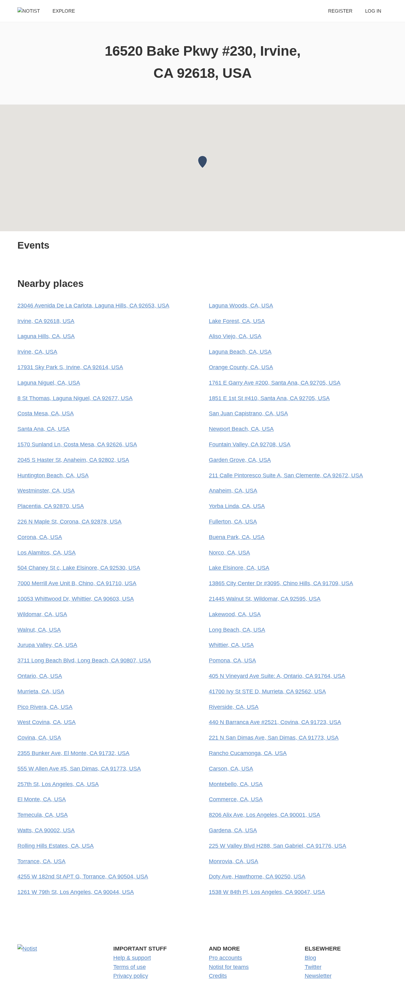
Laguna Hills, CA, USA (46, 336)
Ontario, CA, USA (39, 676)
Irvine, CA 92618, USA (45, 321)
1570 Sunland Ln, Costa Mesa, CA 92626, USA (77, 444)
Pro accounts (225, 958)
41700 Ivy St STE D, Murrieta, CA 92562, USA (267, 691)
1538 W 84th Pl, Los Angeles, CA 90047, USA (267, 892)
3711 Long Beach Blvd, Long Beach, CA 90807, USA (84, 660)
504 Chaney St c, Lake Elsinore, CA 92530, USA (78, 568)
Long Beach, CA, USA (237, 630)
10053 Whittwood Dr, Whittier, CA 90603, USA (75, 599)
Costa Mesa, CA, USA (45, 413)
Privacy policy (130, 976)
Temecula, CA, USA (42, 815)
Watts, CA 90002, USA (46, 830)
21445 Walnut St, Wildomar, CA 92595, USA (265, 599)
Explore (64, 11)
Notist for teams (229, 967)
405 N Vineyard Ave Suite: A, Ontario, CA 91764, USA (277, 676)
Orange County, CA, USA (241, 367)
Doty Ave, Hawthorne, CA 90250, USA (257, 876)
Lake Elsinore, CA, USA (239, 568)
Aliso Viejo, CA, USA (235, 336)
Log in (373, 11)
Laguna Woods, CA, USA (241, 305)
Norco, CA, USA (229, 552)
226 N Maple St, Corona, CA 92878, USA (69, 521)
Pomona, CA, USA (232, 660)
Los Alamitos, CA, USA (46, 552)
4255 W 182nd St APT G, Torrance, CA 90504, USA (82, 876)
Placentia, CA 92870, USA (50, 506)
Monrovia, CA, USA (233, 861)
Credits (218, 976)
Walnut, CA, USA (39, 630)
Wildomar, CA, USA (42, 614)
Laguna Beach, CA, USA (240, 352)
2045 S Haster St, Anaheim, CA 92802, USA (73, 460)
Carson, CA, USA (231, 768)
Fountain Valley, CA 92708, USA (249, 444)
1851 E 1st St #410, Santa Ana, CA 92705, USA (269, 398)
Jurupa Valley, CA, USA (47, 645)
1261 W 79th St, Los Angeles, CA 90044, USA (75, 892)
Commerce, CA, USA (236, 799)
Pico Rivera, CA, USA (44, 707)
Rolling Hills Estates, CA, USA (55, 846)
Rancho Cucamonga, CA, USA (248, 753)
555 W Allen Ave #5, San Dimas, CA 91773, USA (79, 768)
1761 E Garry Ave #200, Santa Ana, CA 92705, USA (274, 383)
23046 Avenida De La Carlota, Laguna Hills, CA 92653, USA (93, 305)
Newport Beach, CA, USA (241, 429)
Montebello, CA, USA (236, 784)
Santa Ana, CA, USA (43, 429)
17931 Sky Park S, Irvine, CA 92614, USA (70, 367)
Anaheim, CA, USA (233, 490)
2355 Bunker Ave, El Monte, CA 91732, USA (73, 753)
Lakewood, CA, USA (235, 614)
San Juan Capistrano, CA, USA (248, 413)
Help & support (132, 958)
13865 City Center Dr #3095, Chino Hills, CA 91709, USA (281, 583)
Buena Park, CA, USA (237, 537)
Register (340, 11)
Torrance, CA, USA (41, 861)
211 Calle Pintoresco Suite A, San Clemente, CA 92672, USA (286, 475)
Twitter (313, 967)
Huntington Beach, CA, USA (53, 475)
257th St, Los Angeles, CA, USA (58, 784)
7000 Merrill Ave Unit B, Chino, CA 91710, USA (76, 583)
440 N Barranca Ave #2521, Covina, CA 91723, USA (275, 722)
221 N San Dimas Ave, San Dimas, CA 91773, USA (274, 737)
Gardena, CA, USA (233, 830)
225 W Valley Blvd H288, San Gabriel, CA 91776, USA (277, 846)
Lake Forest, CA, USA (237, 321)
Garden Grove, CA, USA (240, 460)
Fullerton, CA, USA (233, 521)
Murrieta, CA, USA (40, 691)
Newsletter (318, 976)
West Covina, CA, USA (46, 722)
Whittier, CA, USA (231, 645)
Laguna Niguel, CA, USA (48, 383)
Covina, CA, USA (39, 737)
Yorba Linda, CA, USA (237, 506)
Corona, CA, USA (39, 537)
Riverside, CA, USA (234, 707)
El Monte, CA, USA (41, 799)
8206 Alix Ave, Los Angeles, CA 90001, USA (264, 815)
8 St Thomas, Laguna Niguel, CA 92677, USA (75, 398)
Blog (310, 958)
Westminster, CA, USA (46, 490)
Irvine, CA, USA (37, 352)
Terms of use (129, 967)
